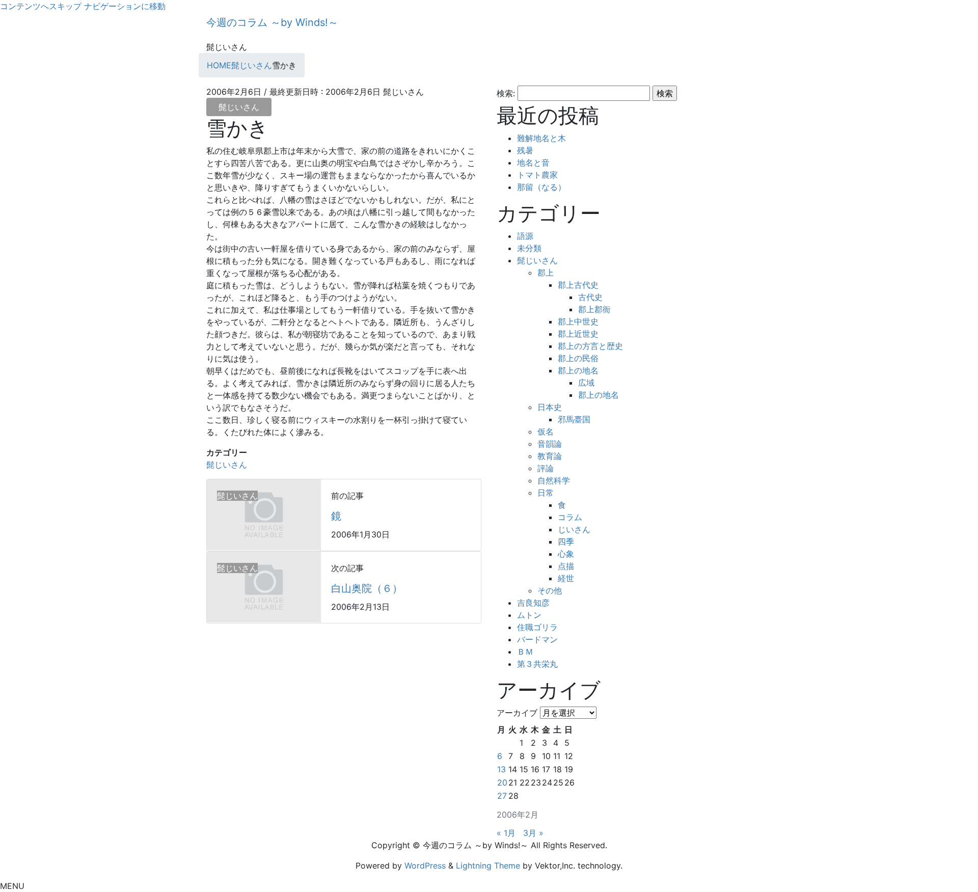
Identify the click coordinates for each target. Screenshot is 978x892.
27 (502, 796)
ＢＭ (525, 651)
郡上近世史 (578, 334)
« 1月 (506, 833)
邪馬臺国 (574, 419)
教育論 (549, 456)
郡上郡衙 (594, 309)
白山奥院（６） (366, 588)
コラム (570, 517)
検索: (506, 93)
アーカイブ (517, 713)
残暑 (525, 150)
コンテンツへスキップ (41, 6)
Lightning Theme (488, 865)
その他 (549, 590)
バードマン (537, 639)
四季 (566, 541)
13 (501, 769)
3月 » (533, 833)
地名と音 (533, 162)
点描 (566, 566)
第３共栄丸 (537, 664)
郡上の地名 (578, 370)
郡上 (545, 272)
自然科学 (553, 480)
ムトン (529, 615)
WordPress (425, 865)
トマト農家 (537, 175)
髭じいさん (239, 107)
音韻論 (549, 444)
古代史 (590, 297)
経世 (566, 578)
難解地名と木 (541, 138)
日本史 (549, 407)
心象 (566, 554)
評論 (545, 468)
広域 (586, 382)
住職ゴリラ (537, 627)
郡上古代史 (578, 285)
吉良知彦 (533, 603)
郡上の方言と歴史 (590, 346)
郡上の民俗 (578, 358)
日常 (545, 493)
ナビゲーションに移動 (125, 6)
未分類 (529, 248)
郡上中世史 (578, 321)
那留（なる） (541, 187)
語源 (525, 236)
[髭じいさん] (264, 514)
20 (502, 782)
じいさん (574, 529)
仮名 (545, 431)
